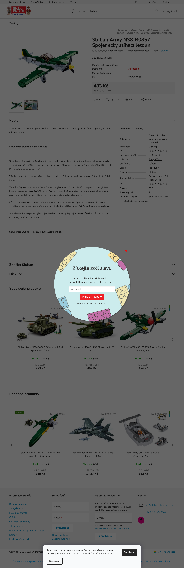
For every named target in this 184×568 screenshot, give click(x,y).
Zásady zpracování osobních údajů (92, 303)
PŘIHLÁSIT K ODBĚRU (92, 297)
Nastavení (54, 561)
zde (112, 553)
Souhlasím (129, 552)
